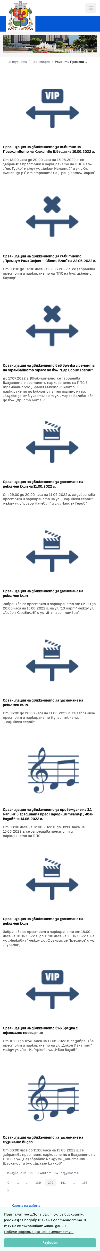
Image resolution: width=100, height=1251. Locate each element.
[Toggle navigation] (90, 8)
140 (52, 1183)
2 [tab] (66, 46)
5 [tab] (80, 46)
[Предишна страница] (8, 1182)
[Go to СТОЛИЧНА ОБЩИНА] (20, 16)
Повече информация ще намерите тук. (39, 1231)
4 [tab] (75, 46)
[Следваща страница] (8, 1190)
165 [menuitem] (86, 1183)
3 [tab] (70, 46)
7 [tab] (90, 46)
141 (64, 1183)
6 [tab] (85, 46)
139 (39, 1183)
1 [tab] (61, 46)
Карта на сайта (26, 1205)
